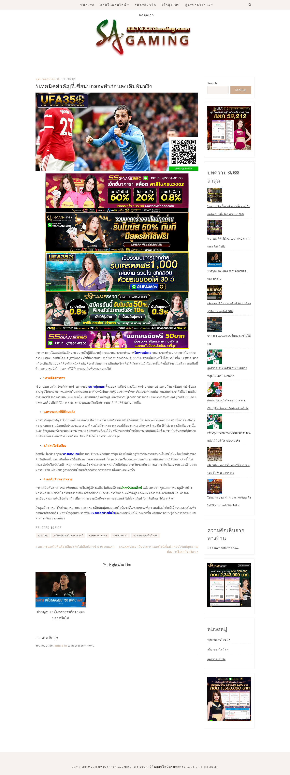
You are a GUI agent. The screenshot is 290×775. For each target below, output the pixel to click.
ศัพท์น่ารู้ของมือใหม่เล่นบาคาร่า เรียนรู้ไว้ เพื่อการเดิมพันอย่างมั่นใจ (228, 404)
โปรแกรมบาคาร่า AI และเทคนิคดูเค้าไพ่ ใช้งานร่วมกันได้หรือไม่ (229, 501)
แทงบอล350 (120, 535)
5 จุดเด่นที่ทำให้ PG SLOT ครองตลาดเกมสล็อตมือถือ (228, 242)
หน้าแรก (87, 5)
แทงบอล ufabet (99, 535)
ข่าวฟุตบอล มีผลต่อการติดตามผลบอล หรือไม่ (226, 275)
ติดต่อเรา (146, 15)
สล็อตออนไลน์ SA (217, 649)
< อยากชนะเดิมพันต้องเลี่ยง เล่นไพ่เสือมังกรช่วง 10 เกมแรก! (75, 546)
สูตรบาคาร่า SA (197, 5)
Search (212, 83)
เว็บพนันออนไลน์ (131, 488)
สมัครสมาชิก (145, 5)
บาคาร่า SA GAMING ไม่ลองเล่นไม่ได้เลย (229, 339)
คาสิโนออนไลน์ (113, 5)
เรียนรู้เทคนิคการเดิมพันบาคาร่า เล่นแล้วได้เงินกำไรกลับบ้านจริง (229, 436)
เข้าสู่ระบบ (171, 5)
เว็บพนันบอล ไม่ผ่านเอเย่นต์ (69, 535)
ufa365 (44, 535)
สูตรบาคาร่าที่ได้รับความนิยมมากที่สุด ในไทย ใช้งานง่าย (227, 372)
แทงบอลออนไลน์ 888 (146, 535)
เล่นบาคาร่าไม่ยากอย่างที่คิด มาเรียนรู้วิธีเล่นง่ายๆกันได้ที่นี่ (229, 307)
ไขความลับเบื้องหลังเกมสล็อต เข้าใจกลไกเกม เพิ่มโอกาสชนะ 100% (228, 210)
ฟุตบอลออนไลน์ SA (47, 79)
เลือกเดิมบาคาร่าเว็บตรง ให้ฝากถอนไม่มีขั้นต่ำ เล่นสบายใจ (228, 469)
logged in (60, 645)
